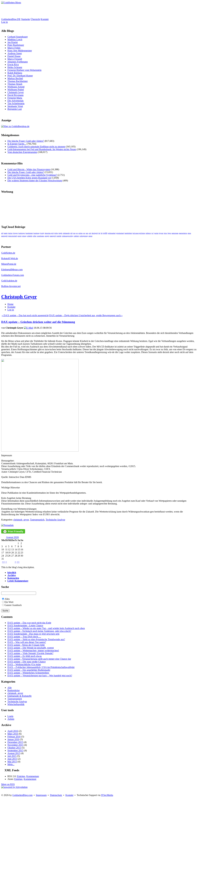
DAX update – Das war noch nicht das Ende (29, 622)
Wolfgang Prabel (15, 89)
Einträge (21, 776)
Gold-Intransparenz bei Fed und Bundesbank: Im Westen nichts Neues (41, 149)
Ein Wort (8, 602)
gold (105, 233)
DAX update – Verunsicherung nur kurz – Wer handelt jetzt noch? (39, 675)
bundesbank (29, 233)
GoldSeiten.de (8, 253)
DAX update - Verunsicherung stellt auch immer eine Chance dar (39, 659)
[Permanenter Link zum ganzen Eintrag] (7, 525)
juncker (156, 233)
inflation (148, 233)
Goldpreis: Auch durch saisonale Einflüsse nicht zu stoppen (36, 146)
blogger (15, 233)
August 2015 (13, 753)
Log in (4, 22)
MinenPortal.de (8, 264)
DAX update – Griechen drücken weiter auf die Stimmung (38, 322)
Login (10, 716)
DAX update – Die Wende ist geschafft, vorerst (30, 647)
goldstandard (112, 233)
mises (189, 233)
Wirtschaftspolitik (15, 704)
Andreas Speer (14, 53)
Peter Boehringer (15, 45)
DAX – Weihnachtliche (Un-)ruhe (24, 664)
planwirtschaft (12, 236)
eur (84, 233)
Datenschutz (56, 795)
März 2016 (12, 733)
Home (10, 304)
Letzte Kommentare (17, 581)
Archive (11, 575)
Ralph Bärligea (14, 73)
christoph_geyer (21, 519)
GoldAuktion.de (9, 280)
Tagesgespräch (37, 519)
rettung (24, 236)
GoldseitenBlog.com (22, 795)
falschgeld (95, 233)
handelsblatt (128, 233)
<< (3, 562)
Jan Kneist (12, 42)
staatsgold (53, 236)
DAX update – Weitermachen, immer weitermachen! (33, 650)
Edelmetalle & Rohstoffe (19, 696)
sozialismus (40, 236)
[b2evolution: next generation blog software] (14, 787)
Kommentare (32, 776)
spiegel (47, 236)
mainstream (175, 233)
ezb (90, 233)
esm (74, 233)
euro (87, 233)
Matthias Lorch (14, 39)
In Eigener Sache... (16, 143)
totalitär (58, 236)
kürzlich (11, 572)
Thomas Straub (14, 84)
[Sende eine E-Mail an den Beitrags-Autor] (28, 327)
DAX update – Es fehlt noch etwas (24, 656)
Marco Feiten (13, 48)
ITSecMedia (107, 795)
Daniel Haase (14, 56)
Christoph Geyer (15, 92)
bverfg (42, 233)
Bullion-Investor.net (11, 286)
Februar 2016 (14, 736)
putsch (19, 236)
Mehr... (10, 764)
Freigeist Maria (14, 98)
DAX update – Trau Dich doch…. (24, 636)
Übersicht (35, 19)
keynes (161, 233)
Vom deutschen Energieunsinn (22, 152)
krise (165, 233)
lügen (169, 233)
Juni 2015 (12, 759)
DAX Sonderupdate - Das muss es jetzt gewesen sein (33, 634)
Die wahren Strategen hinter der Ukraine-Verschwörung (34, 180)
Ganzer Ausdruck (13, 605)
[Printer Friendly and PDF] (13, 532)
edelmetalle (66, 233)
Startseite (25, 19)
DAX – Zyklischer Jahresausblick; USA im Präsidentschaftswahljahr (41, 667)
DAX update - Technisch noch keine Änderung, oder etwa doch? (39, 631)
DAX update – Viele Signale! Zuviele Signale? (30, 653)
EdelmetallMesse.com (12, 269)
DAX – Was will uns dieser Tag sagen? (26, 642)
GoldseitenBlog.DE (11, 19)
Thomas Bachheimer (17, 81)
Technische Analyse (55, 519)
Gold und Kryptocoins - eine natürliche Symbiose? (32, 175)
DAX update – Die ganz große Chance (26, 661)
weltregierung (84, 236)
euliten (80, 233)
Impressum (41, 795)
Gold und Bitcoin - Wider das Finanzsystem (28, 169)
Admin (10, 719)
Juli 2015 (11, 756)
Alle (9, 687)
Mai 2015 (12, 761)
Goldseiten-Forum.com (12, 275)
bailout (10, 233)
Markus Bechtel (15, 78)
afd (2, 233)
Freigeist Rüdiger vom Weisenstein (24, 70)
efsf (71, 233)
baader (6, 233)
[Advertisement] (57, 11)
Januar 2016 (13, 739)
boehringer (21, 233)
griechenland (120, 233)
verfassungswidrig (67, 236)
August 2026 (12, 537)
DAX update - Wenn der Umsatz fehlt (26, 645)
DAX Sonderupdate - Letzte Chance (25, 625)
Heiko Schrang (14, 67)
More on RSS (8, 784)
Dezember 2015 (15, 742)
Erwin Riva (13, 64)
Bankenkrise (13, 690)
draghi (60, 233)
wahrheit (76, 236)
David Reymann (15, 95)
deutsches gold (49, 233)
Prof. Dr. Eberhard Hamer (20, 75)
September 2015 (15, 750)
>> (18, 562)
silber (34, 236)
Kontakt (45, 19)
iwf (152, 233)
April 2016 (12, 731)
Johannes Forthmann (17, 61)
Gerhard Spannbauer (17, 36)
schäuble (29, 236)
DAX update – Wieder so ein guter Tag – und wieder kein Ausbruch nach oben (46, 628)
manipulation (183, 233)
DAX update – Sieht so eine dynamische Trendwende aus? (36, 639)
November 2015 (15, 745)
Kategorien (13, 578)
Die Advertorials (15, 100)
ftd (102, 233)
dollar (56, 233)
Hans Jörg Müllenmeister (19, 50)
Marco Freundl (14, 59)
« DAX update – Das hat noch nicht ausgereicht (25, 315)
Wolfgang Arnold (15, 86)
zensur (90, 236)
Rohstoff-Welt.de (9, 258)
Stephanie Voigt (15, 106)
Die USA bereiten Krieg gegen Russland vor (29, 177)
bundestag (36, 233)
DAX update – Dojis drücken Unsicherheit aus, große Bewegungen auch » (86, 315)
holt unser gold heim (139, 233)
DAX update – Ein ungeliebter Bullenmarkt (28, 670)
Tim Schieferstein (15, 103)
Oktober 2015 (14, 747)
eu (77, 233)
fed (99, 233)
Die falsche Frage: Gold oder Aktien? (25, 141)
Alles (7, 599)
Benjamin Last (14, 109)
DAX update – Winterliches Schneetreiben (28, 672)
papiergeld (4, 236)
